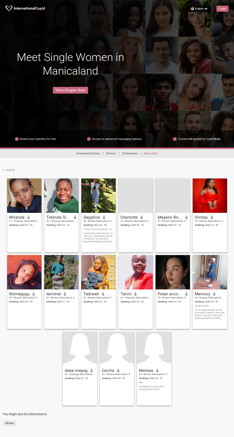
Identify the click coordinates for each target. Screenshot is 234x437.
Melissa (146, 370)
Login (222, 8)
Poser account (170, 293)
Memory (202, 293)
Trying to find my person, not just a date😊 (98, 229)
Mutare (9, 423)
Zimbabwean (130, 153)
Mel (141, 382)
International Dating (88, 153)
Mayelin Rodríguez (170, 217)
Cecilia (108, 370)
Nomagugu (19, 293)
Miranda (16, 217)
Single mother (202, 305)
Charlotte (129, 217)
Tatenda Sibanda (58, 217)
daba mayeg (76, 370)
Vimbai (201, 217)
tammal (53, 293)
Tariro (125, 293)
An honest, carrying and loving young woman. (151, 388)
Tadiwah (91, 293)
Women (111, 153)
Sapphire (91, 217)
